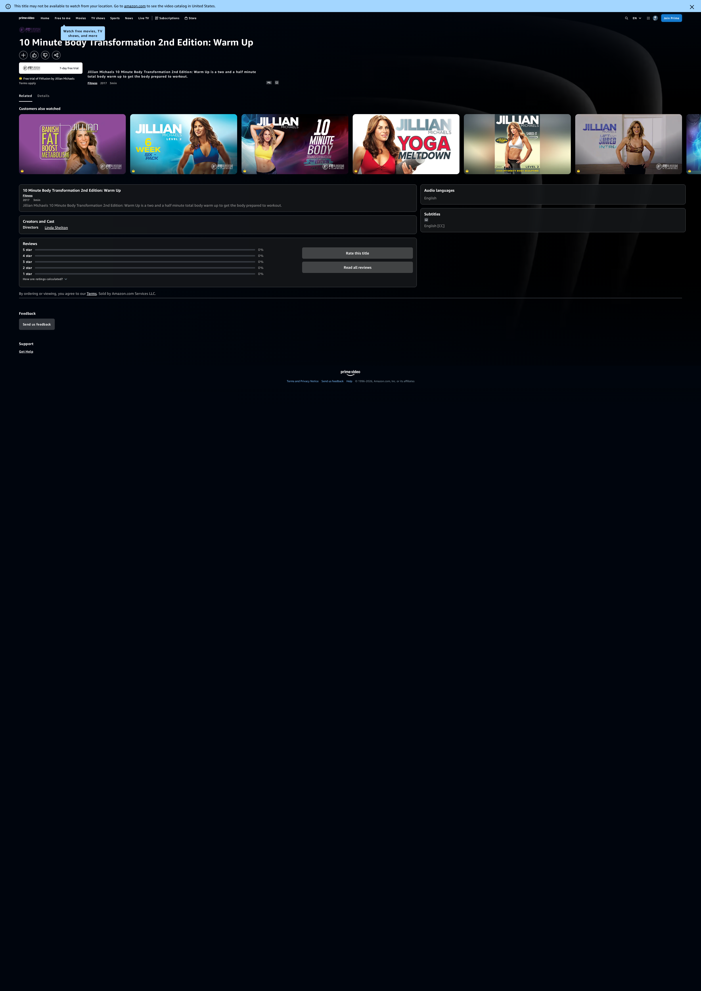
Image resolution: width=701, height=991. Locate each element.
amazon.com (135, 6)
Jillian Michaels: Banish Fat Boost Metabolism (72, 144)
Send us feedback (332, 381)
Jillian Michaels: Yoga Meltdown (406, 144)
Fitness (92, 83)
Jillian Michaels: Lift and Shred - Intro (628, 144)
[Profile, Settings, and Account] (655, 18)
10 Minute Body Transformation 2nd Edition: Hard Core (295, 144)
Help (349, 381)
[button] (45, 279)
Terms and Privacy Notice (303, 381)
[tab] (25, 96)
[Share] (56, 55)
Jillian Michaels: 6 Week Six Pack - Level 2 (183, 144)
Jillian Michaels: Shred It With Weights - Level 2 (517, 144)
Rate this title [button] (357, 253)
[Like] (34, 55)
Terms (92, 293)
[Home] (26, 18)
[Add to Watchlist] (23, 55)
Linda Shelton (56, 227)
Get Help (26, 351)
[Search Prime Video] (626, 18)
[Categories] (648, 18)
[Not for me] (45, 55)
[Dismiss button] (692, 7)
